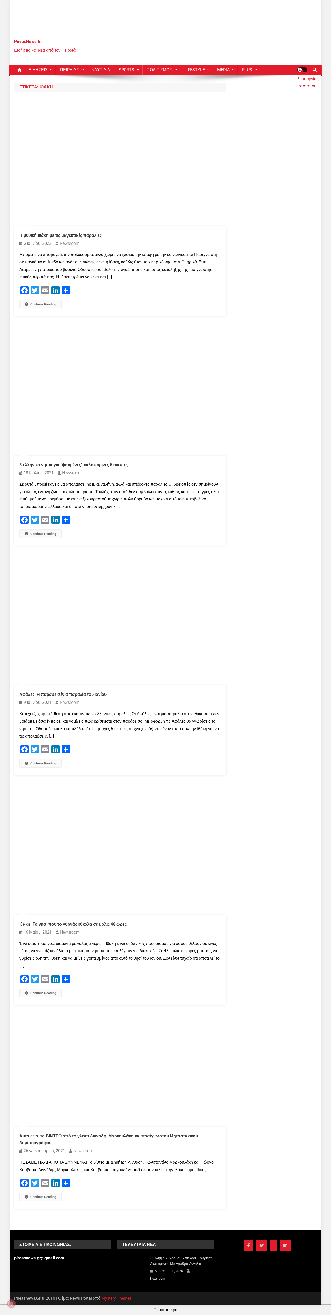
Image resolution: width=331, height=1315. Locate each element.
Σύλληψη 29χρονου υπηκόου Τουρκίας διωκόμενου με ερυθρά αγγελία (181, 1261)
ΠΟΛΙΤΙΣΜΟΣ (159, 69)
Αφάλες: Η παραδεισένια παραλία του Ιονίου (63, 694)
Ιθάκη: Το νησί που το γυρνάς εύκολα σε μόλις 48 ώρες (73, 924)
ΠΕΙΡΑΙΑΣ (69, 69)
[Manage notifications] (11, 1303)
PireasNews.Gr (28, 41)
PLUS (247, 69)
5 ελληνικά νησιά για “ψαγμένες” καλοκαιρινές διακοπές (73, 464)
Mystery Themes (116, 1298)
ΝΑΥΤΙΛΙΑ (100, 69)
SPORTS (126, 69)
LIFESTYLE (194, 69)
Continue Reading (43, 304)
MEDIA (223, 69)
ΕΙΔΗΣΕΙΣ (38, 69)
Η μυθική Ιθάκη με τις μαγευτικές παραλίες (60, 235)
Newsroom (69, 243)
